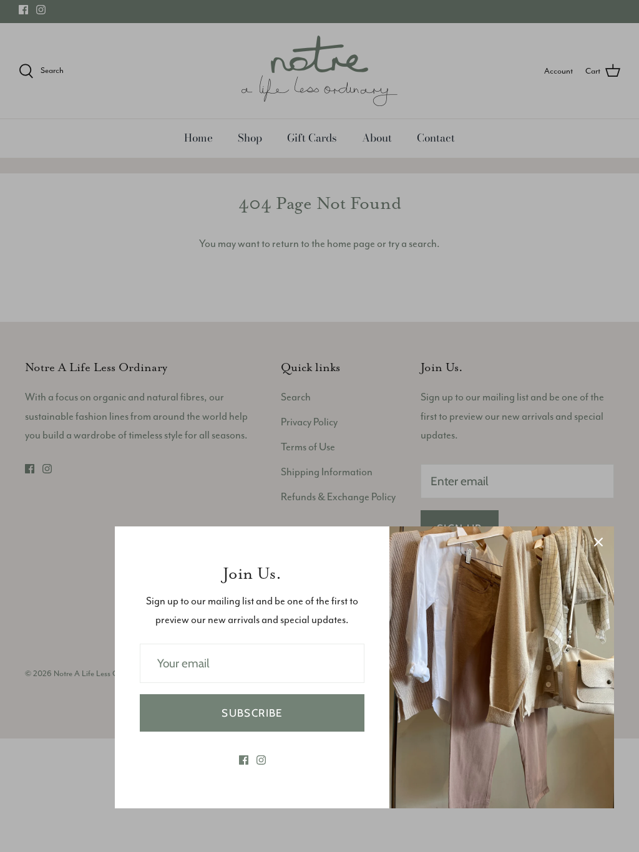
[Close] (598, 542)
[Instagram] (261, 760)
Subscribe (252, 713)
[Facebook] (243, 760)
